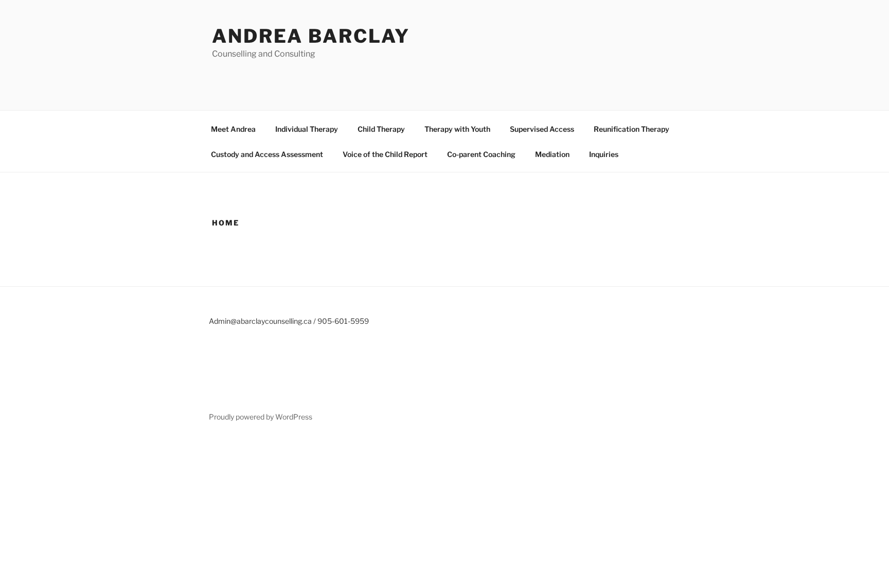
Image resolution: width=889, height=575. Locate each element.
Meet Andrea (233, 129)
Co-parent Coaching (481, 154)
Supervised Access (542, 129)
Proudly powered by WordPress (260, 416)
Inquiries (603, 154)
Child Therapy (381, 129)
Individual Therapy (306, 129)
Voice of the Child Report (385, 154)
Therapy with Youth (457, 129)
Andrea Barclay (311, 36)
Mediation (552, 154)
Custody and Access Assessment (267, 154)
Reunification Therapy (631, 129)
